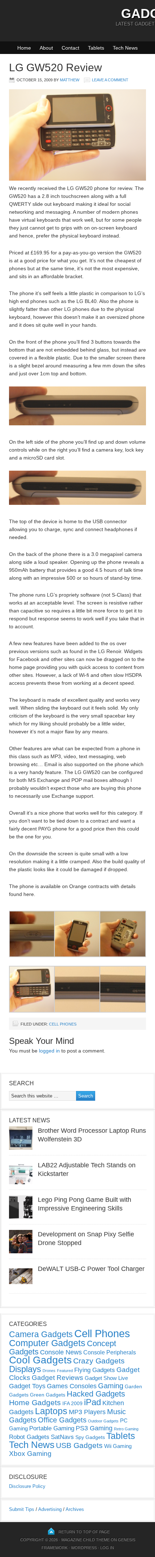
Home (24, 48)
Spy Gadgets (90, 1437)
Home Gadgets (35, 1402)
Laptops (51, 1411)
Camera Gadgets (41, 1334)
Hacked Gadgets (96, 1393)
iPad (92, 1402)
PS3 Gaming (94, 1428)
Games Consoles (72, 1386)
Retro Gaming (126, 1429)
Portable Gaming (51, 1428)
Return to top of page (84, 1532)
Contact (70, 48)
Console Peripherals (109, 1352)
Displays (25, 1369)
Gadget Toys (27, 1386)
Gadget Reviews (57, 1377)
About (46, 48)
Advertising (50, 1509)
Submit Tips (21, 1509)
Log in (107, 1547)
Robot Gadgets (29, 1437)
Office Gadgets (62, 1420)
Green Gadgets (47, 1395)
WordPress (84, 1547)
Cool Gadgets (40, 1360)
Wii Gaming (118, 1446)
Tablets (96, 48)
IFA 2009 (72, 1403)
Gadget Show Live (106, 1378)
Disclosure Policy (27, 1486)
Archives (75, 1509)
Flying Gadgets (94, 1369)
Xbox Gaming (30, 1453)
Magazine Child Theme (85, 1540)
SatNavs (62, 1437)
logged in (49, 1051)
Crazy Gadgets (99, 1361)
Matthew (69, 80)
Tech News (125, 48)
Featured (65, 1370)
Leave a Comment (110, 80)
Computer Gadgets (47, 1343)
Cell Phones (62, 1024)
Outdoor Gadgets (103, 1421)
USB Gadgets (79, 1445)
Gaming (110, 1386)
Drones (49, 1370)
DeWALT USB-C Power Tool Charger (91, 1268)
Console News (61, 1352)
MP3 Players (87, 1412)
